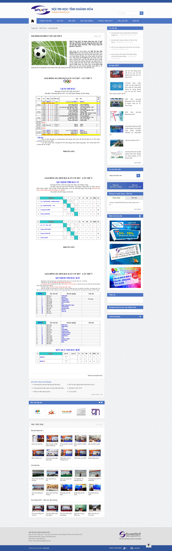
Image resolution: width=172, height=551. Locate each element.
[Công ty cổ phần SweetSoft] (129, 534)
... (100, 394)
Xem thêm (99, 424)
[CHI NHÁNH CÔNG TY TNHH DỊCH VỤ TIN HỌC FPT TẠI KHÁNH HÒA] (37, 411)
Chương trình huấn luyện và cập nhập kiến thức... (49, 388)
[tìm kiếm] (138, 175)
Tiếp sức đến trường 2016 (41, 391)
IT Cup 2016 (72, 391)
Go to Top (149, 545)
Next (99, 402)
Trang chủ (34, 28)
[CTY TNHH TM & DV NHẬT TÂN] (81, 411)
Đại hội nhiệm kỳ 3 (37, 430)
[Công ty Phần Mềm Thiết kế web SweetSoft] (125, 254)
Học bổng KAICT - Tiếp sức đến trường (44, 500)
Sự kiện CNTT (114, 65)
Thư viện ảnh (37, 424)
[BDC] (125, 277)
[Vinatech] (125, 230)
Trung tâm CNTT (105, 21)
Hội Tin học (43, 28)
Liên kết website (115, 316)
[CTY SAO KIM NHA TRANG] (52, 411)
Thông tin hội (45, 21)
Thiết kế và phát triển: (39, 548)
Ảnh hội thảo (35, 465)
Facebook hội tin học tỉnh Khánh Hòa (122, 307)
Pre (102, 402)
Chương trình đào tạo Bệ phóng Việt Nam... (47, 384)
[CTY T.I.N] (95, 411)
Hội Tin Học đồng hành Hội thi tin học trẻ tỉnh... (126, 47)
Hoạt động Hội (53, 28)
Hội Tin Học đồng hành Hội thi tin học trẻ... (82, 384)
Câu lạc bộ (123, 21)
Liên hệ (135, 21)
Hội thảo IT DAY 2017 (75, 388)
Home (33, 21)
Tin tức (60, 21)
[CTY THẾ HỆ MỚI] (66, 411)
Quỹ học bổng (86, 21)
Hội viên (71, 21)
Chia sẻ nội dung (96, 36)
